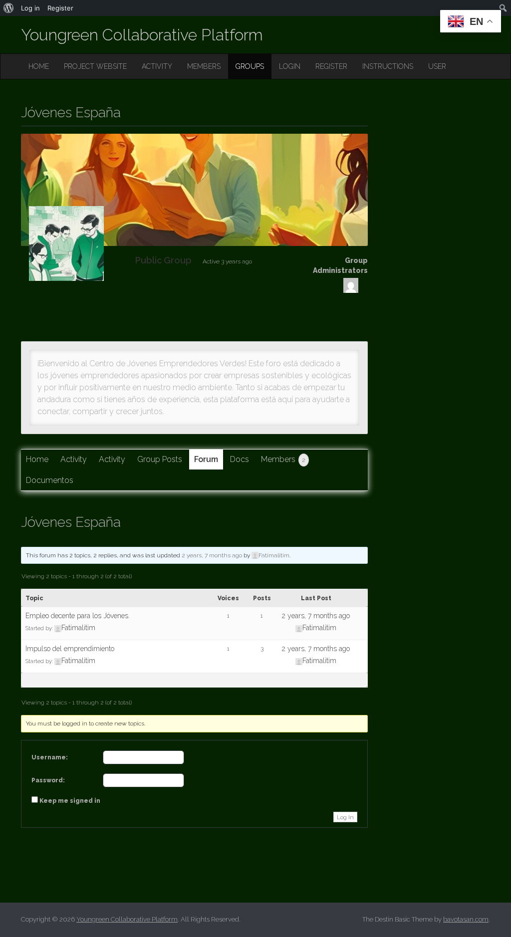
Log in (30, 8)
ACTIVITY (157, 66)
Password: (48, 780)
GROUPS (250, 66)
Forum (206, 459)
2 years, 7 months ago (212, 555)
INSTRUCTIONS (387, 66)
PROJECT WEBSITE (95, 66)
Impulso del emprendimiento (69, 649)
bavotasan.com (466, 919)
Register (60, 8)
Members (283, 459)
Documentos (49, 480)
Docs (239, 459)
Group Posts (159, 459)
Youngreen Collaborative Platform (142, 34)
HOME (38, 66)
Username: (49, 757)
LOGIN (289, 66)
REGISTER (331, 66)
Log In (345, 817)
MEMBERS (204, 66)
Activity (73, 459)
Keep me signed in (69, 800)
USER (437, 66)
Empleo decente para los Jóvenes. (77, 616)
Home (37, 459)
